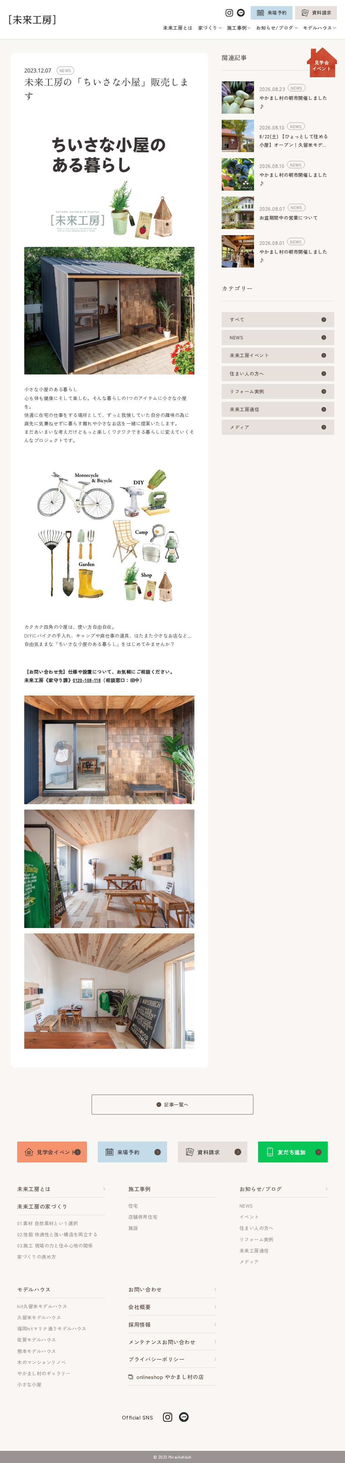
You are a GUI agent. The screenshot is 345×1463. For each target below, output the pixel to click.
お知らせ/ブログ (261, 1189)
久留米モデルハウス (39, 1317)
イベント (249, 1216)
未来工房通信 (244, 409)
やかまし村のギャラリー (44, 1373)
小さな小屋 (29, 1384)
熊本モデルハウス (36, 1351)
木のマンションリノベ (41, 1362)
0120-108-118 (87, 680)
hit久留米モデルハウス (42, 1306)
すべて (237, 319)
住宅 (133, 1205)
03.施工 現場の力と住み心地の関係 (55, 1245)
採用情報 (139, 1324)
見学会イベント (322, 65)
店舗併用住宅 (143, 1216)
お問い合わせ (145, 1289)
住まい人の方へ (247, 373)
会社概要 (139, 1307)
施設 (133, 1228)
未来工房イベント (249, 355)
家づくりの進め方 (36, 1256)
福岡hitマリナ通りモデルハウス (52, 1328)
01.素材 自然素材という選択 (47, 1223)
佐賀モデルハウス (36, 1339)
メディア (239, 427)
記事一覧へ (176, 1104)
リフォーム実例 (247, 391)
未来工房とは (177, 27)
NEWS (236, 337)
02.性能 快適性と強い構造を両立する (57, 1234)
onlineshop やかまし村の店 (170, 1377)
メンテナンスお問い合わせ (162, 1342)
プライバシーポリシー (156, 1359)
